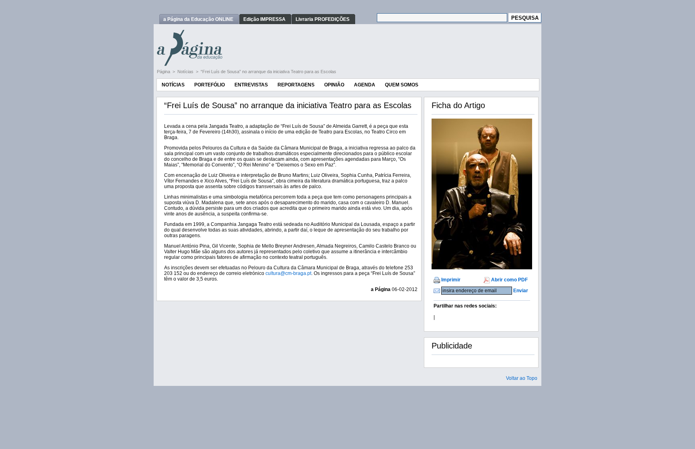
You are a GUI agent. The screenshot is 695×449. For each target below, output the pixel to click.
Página (164, 71)
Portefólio (209, 85)
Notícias (186, 71)
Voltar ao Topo (521, 378)
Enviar (520, 290)
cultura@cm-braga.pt (288, 273)
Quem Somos (401, 85)
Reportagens (296, 85)
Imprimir (451, 280)
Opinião (334, 85)
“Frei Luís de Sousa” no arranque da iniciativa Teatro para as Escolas (268, 71)
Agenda (364, 85)
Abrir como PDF (509, 280)
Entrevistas (251, 85)
